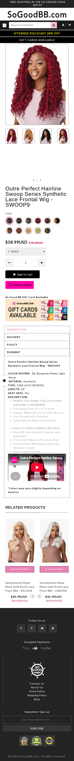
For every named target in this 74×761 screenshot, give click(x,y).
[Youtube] (42, 628)
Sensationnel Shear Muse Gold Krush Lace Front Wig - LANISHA (54, 586)
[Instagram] (53, 628)
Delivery (13, 337)
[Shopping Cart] (68, 24)
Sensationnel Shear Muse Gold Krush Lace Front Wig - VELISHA (19, 586)
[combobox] (30, 25)
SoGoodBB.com (28, 756)
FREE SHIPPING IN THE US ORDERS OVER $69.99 (37, 3)
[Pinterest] (32, 628)
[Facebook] (21, 628)
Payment (13, 352)
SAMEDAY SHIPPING (21, 569)
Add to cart (24, 274)
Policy (12, 344)
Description (16, 329)
